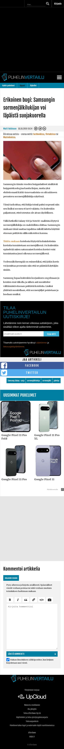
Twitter (32, 372)
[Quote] (25, 599)
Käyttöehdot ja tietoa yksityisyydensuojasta (32, 717)
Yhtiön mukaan (11, 241)
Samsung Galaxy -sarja (16, 380)
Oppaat (22, 85)
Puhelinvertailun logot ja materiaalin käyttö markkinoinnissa (32, 725)
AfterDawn (32, 732)
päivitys (56, 380)
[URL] (33, 599)
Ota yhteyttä (32, 709)
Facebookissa (38, 134)
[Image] (49, 599)
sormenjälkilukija (33, 380)
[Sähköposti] (36, 129)
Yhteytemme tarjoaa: (32, 690)
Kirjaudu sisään (11, 578)
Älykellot (33, 85)
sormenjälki (46, 380)
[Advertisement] (32, 39)
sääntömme (41, 342)
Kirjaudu (58, 3)
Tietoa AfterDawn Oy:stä (32, 713)
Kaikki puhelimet (8, 85)
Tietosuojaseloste (32, 721)
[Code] (41, 599)
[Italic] (17, 599)
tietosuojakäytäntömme (13, 346)
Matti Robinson (9, 128)
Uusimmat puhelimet (19, 395)
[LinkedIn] (44, 129)
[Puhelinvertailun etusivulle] (32, 678)
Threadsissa (50, 134)
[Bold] (10, 599)
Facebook (32, 365)
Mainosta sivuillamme (32, 705)
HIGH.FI (32, 737)
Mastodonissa (9, 137)
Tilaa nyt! (51, 334)
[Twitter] (40, 129)
